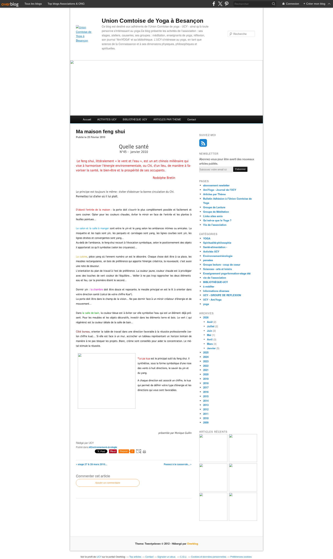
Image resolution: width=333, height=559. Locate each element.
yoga (206, 304)
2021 (206, 370)
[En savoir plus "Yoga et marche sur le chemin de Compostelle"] (213, 461)
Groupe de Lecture (214, 207)
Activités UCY (211, 251)
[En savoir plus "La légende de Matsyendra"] (243, 520)
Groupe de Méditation (216, 211)
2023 (206, 361)
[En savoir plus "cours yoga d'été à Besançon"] (213, 490)
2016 (206, 392)
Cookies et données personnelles (208, 556)
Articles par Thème (214, 194)
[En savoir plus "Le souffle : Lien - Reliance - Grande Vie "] (213, 520)
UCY (99, 556)
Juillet (210, 326)
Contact (191, 119)
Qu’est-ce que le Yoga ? (217, 220)
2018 (206, 383)
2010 (206, 418)
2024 (206, 357)
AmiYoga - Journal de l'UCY (219, 190)
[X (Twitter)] (220, 4)
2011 (206, 414)
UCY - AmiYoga (212, 299)
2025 (206, 352)
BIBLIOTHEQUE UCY (135, 119)
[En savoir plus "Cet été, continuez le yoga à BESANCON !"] (243, 490)
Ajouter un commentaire (107, 483)
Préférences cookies (241, 556)
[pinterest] (226, 4)
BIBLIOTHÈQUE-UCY (215, 282)
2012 (206, 409)
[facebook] (213, 4)
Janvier (211, 348)
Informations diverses (216, 291)
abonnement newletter (216, 185)
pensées (208, 260)
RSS (203, 143)
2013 (206, 405)
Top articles (135, 556)
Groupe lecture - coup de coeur (221, 264)
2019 (206, 379)
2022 (206, 365)
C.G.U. (183, 556)
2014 (206, 400)
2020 (206, 374)
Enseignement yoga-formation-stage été (227, 273)
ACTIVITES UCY (107, 119)
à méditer (208, 286)
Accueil (87, 119)
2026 (206, 317)
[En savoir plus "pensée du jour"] (243, 461)
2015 (206, 396)
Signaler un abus (166, 556)
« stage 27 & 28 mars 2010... (91, 464)
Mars (210, 344)
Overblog (192, 543)
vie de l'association (214, 277)
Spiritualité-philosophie (217, 242)
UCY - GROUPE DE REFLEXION (222, 295)
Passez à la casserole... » (178, 464)
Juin (209, 330)
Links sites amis (213, 216)
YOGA (206, 238)
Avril (210, 339)
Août (210, 322)
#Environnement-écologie (103, 447)
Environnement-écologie (217, 256)
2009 (206, 422)
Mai (209, 335)
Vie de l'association (214, 225)
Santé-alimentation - (215, 247)
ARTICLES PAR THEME (167, 119)
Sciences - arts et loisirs (217, 269)
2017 (206, 387)
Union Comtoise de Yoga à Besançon (152, 20)
